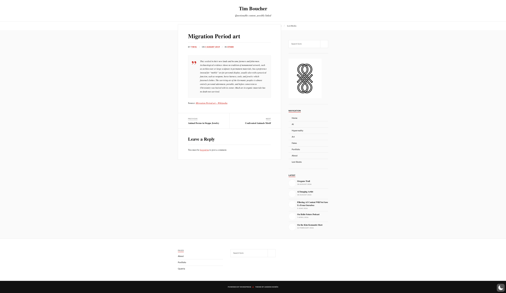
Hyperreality (297, 131)
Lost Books (291, 25)
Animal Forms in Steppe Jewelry (203, 123)
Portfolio (296, 149)
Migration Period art (214, 36)
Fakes (294, 143)
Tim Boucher (253, 8)
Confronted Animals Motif (258, 123)
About (295, 156)
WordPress (245, 287)
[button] (501, 288)
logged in (204, 149)
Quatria (181, 269)
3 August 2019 (212, 47)
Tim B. (194, 47)
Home (294, 118)
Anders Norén (271, 287)
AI (293, 124)
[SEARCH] (324, 44)
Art (293, 137)
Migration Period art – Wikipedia (211, 103)
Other (230, 47)
